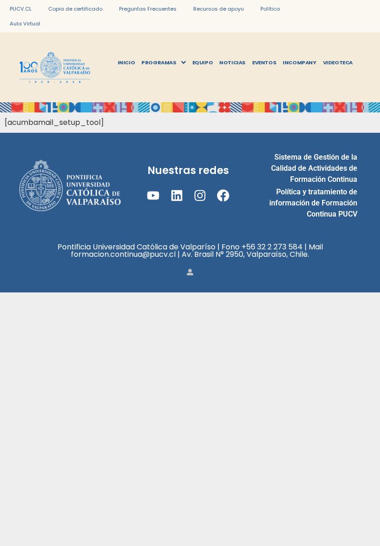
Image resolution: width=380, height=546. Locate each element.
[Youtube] (153, 195)
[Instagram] (200, 195)
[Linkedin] (177, 195)
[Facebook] (223, 195)
